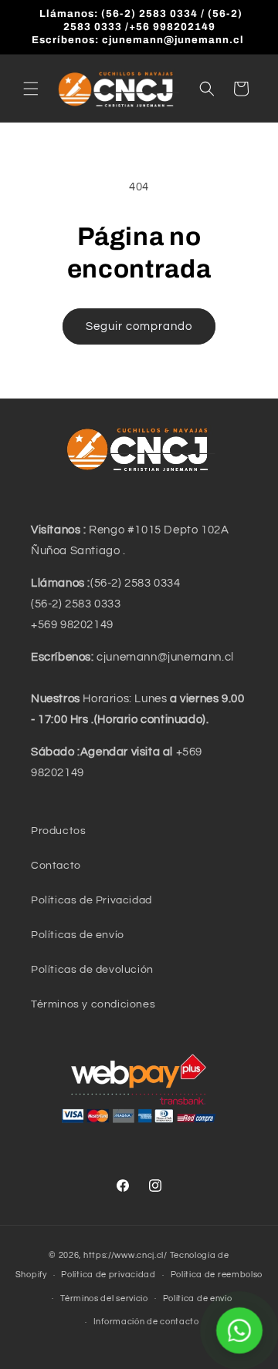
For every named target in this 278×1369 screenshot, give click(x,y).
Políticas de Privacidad (91, 900)
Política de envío (197, 1298)
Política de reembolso (217, 1274)
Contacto (56, 865)
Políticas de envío (77, 935)
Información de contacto (146, 1321)
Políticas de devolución (92, 969)
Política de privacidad (108, 1274)
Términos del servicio (104, 1298)
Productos (58, 831)
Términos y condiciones (93, 1004)
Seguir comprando (139, 326)
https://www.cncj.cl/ (125, 1255)
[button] (31, 89)
